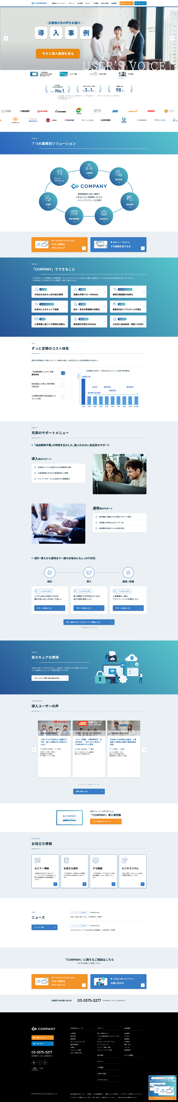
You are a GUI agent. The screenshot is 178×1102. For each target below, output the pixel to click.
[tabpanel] (54, 749)
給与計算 (73, 1036)
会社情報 (127, 1028)
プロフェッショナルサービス (105, 1042)
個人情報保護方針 (98, 1094)
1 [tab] (78, 784)
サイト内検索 (128, 1055)
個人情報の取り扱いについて (77, 1094)
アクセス (126, 1036)
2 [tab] (80, 784)
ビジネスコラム (102, 1079)
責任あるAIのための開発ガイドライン (127, 1097)
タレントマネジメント (77, 1042)
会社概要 (126, 1033)
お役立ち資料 (101, 1073)
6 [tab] (88, 784)
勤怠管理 (73, 1039)
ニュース (126, 1047)
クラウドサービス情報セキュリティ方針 (80, 1097)
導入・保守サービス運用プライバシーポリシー (104, 1097)
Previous (34, 750)
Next (144, 750)
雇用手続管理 (74, 1044)
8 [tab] (91, 784)
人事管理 (73, 1033)
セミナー (100, 1061)
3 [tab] (82, 784)
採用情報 (127, 1050)
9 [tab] (93, 784)
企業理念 (126, 1039)
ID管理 (72, 1047)
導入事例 (100, 1055)
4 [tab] (84, 784)
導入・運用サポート (103, 1033)
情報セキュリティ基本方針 (111, 1094)
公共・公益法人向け (76, 1053)
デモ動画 (100, 1067)
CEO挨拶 (126, 1042)
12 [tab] (99, 784)
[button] (6, 38)
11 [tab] (97, 784)
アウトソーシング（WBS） (105, 1050)
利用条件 (89, 1094)
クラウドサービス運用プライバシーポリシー (132, 1094)
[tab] (59, 3)
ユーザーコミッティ (103, 1044)
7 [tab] (89, 784)
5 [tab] (86, 784)
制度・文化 (127, 1044)
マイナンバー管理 (75, 1050)
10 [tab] (95, 784)
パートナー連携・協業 (103, 1047)
